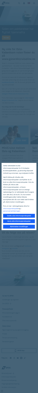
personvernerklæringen (11, 211)
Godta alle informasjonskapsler (19, 216)
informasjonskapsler (10, 208)
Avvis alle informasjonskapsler (19, 221)
